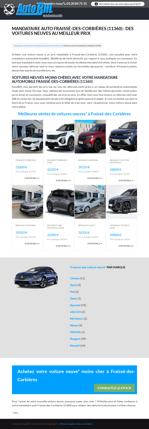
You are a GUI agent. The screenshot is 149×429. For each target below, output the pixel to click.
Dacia (75, 285)
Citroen (77, 278)
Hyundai (78, 305)
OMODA (77, 332)
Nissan (76, 325)
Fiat (74, 291)
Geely (75, 298)
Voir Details (31, 178)
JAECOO (77, 311)
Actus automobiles (84, 424)
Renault (77, 345)
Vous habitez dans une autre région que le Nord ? (120, 4)
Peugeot (78, 338)
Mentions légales (67, 424)
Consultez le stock (114, 388)
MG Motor (78, 318)
